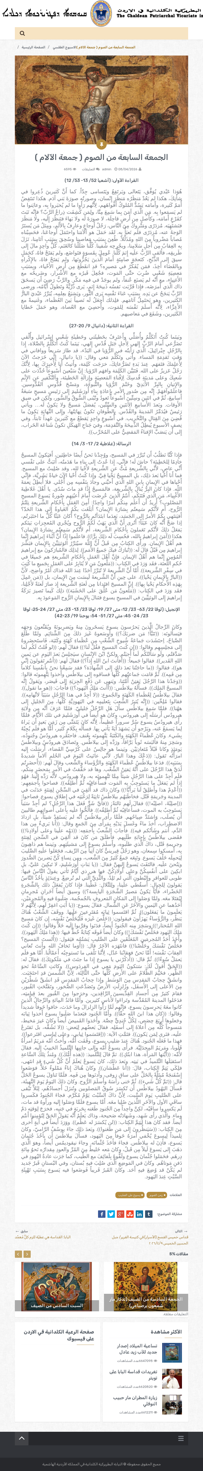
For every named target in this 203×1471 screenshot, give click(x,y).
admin (106, 169)
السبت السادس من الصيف (57, 1305)
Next (27, 1254)
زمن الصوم (156, 1195)
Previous (18, 1254)
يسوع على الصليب (129, 1195)
